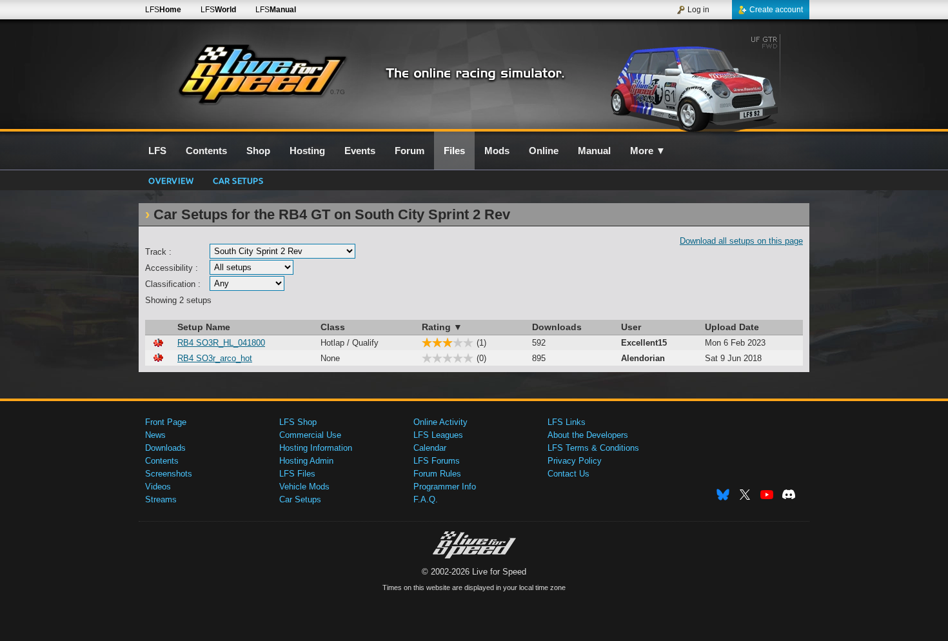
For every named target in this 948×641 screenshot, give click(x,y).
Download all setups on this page (741, 241)
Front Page (165, 422)
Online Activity (440, 422)
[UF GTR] (698, 81)
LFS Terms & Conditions (593, 448)
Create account (776, 9)
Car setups (238, 180)
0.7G (337, 91)
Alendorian (643, 358)
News (155, 435)
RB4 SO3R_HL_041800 (221, 343)
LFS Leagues (438, 435)
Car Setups (300, 499)
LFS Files (297, 473)
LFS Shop (298, 422)
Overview (170, 180)
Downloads (165, 448)
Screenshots (168, 473)
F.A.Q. (425, 499)
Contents (162, 461)
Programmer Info (444, 486)
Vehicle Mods (304, 486)
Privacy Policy (575, 461)
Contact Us (568, 473)
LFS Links (567, 422)
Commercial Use (310, 435)
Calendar (429, 448)
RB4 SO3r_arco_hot (214, 358)
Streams (161, 499)
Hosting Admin (306, 461)
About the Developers (588, 435)
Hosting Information (315, 448)
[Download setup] (158, 343)
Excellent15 (644, 343)
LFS (163, 9)
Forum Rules (437, 473)
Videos (158, 486)
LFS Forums (436, 461)
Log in (698, 9)
